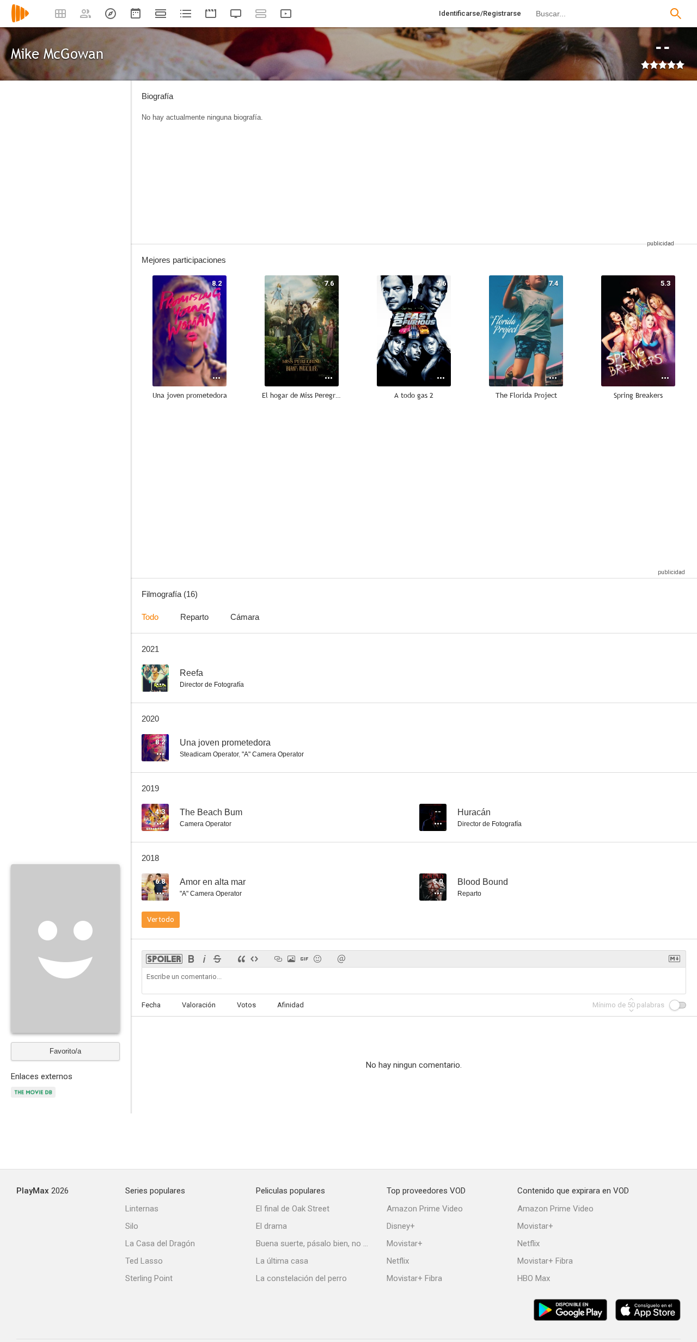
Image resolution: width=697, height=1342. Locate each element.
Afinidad (290, 1005)
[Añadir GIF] (304, 958)
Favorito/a (65, 1051)
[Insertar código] (254, 958)
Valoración (199, 1005)
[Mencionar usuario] (341, 958)
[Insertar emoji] (317, 958)
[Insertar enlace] (278, 958)
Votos (246, 1005)
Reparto (194, 616)
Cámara (244, 616)
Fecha (151, 1005)
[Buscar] (676, 13)
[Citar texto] (241, 958)
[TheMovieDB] (35, 1098)
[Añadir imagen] (291, 958)
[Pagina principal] (20, 20)
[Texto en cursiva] (204, 958)
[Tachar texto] (217, 958)
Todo (150, 616)
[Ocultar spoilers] (164, 958)
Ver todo (160, 919)
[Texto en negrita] (191, 958)
